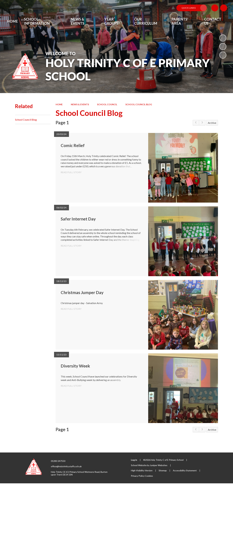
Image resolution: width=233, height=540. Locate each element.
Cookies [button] (149, 475)
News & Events (80, 104)
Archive (212, 122)
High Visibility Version (141, 470)
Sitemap (163, 470)
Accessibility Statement (185, 470)
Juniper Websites (158, 465)
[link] (196, 122)
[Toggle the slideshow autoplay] (222, 38)
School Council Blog (138, 104)
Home (59, 104)
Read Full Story (71, 172)
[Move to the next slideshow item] (222, 55)
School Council (107, 104)
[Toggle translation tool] (214, 7)
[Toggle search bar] (223, 7)
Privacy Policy (137, 475)
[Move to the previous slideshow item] (222, 46)
